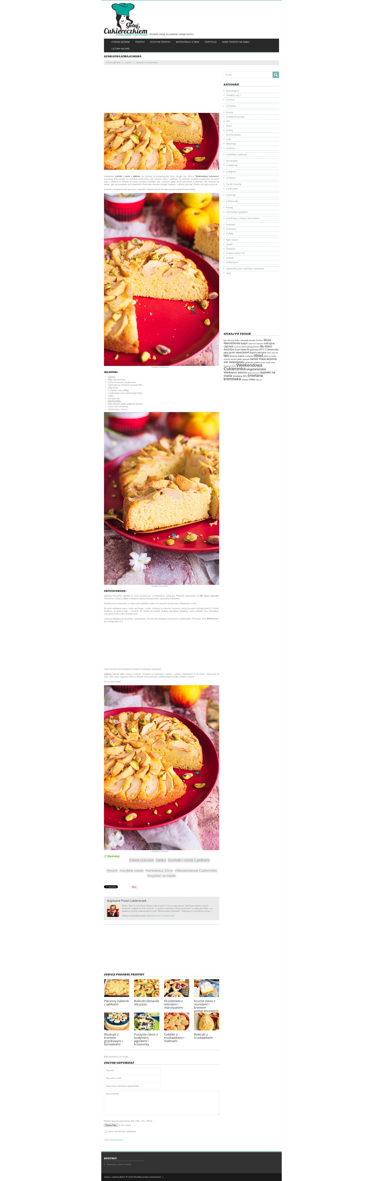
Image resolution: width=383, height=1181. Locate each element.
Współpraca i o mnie (187, 41)
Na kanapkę (232, 160)
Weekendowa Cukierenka (243, 367)
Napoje (232, 171)
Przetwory (231, 229)
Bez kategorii (232, 90)
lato (226, 356)
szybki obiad (270, 362)
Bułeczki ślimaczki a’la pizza (146, 1002)
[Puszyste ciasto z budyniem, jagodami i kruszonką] (146, 1021)
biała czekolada (241, 340)
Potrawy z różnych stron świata (244, 218)
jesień (245, 352)
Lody (228, 139)
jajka (226, 352)
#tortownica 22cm (159, 871)
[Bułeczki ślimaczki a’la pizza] (146, 988)
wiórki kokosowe (253, 373)
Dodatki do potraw (235, 116)
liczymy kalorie (237, 356)
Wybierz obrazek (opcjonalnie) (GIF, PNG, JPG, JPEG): (128, 1121)
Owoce (232, 177)
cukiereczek (138, 901)
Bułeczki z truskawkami (203, 1036)
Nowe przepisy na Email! (236, 41)
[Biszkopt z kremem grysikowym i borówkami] (116, 1021)
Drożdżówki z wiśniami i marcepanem (173, 1004)
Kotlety (229, 130)
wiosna (242, 372)
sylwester (249, 362)
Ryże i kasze (232, 239)
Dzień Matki (240, 349)
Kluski (229, 125)
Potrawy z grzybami (238, 212)
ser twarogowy (234, 362)
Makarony (231, 143)
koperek (275, 353)
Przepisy (140, 41)
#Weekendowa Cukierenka (196, 871)
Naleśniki (233, 165)
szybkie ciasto (259, 362)
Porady (229, 207)
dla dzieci (266, 346)
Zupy (228, 273)
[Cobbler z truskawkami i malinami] (176, 1021)
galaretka (254, 349)
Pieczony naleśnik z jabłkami (116, 1002)
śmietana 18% (240, 376)
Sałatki (229, 244)
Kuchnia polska (233, 134)
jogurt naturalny (258, 352)
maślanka (249, 356)
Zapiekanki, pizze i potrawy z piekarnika (245, 268)
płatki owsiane (243, 359)
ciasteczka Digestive (255, 344)
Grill (228, 121)
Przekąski (230, 224)
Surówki (230, 257)
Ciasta (128, 62)
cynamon (237, 347)
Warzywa (233, 262)
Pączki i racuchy (233, 184)
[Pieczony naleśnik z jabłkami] (116, 988)
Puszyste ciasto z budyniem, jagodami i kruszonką (146, 1039)
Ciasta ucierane (141, 860)
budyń (244, 343)
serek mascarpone (263, 359)
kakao (269, 353)
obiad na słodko (269, 356)
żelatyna (244, 380)
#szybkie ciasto (131, 871)
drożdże (229, 349)
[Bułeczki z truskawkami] (206, 1021)
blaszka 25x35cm (256, 340)
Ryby (231, 233)
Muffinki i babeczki (238, 154)
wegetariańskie (256, 369)
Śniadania (230, 248)
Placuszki (233, 201)
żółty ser (259, 380)
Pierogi (232, 194)
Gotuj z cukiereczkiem (114, 1176)
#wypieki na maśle (161, 876)
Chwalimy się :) (233, 95)
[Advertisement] (161, 91)
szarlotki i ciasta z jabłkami (127, 176)
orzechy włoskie (230, 359)
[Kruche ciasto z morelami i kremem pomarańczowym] (206, 988)
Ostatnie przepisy (160, 41)
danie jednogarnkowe (250, 347)
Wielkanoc (230, 372)
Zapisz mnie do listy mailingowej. (122, 1131)
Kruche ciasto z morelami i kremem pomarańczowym (206, 1006)
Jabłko (161, 860)
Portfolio (211, 41)
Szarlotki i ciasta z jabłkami (188, 860)
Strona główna (120, 41)
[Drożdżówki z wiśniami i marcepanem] (176, 988)
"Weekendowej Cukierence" (207, 176)
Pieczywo (233, 188)
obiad (258, 355)
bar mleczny (229, 340)
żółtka (252, 379)
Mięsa (232, 148)
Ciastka (232, 106)
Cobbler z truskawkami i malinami (174, 1037)
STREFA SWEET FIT (235, 253)
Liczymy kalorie (120, 48)
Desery (229, 112)
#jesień (112, 871)
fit (248, 349)
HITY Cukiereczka (269, 349)
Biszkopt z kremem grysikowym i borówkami (113, 1039)
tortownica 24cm (230, 366)
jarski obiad (235, 352)
